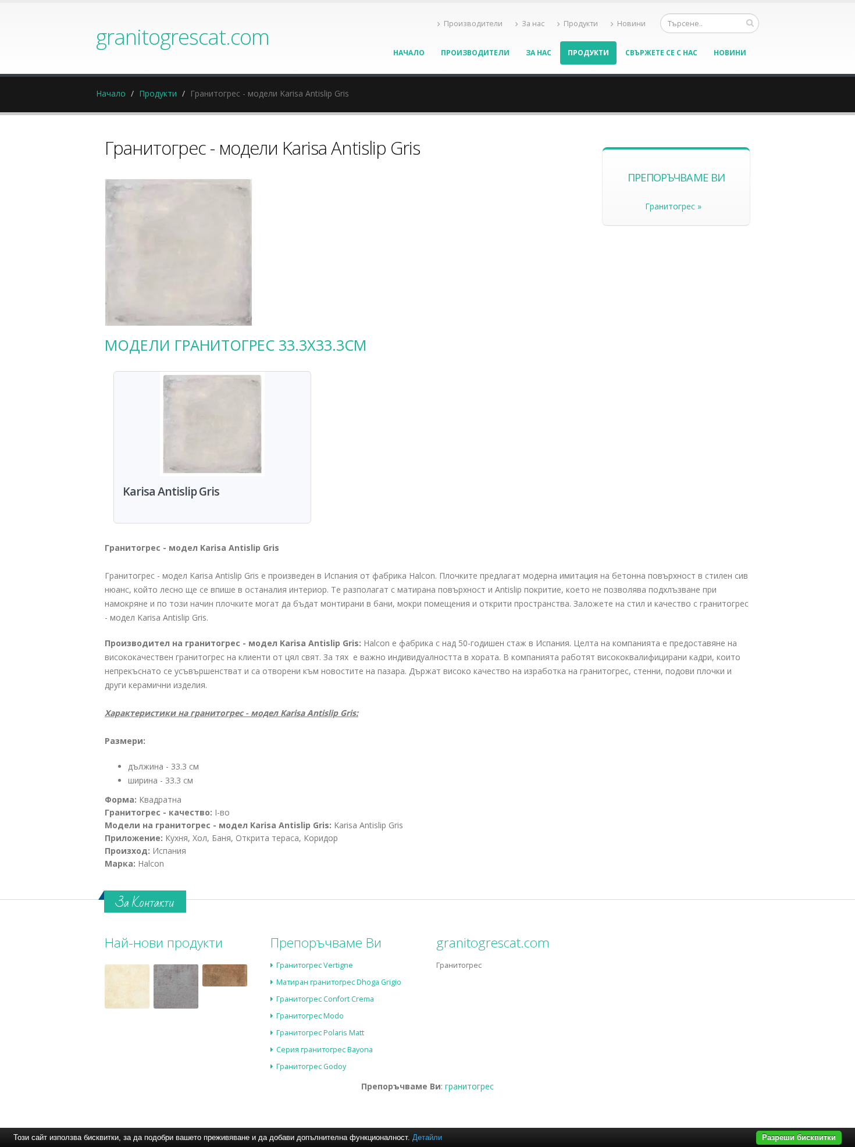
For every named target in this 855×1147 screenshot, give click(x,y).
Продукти (581, 24)
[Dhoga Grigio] (176, 986)
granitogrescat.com (182, 36)
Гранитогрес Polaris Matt (320, 1033)
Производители (473, 24)
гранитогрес (469, 1086)
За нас (533, 24)
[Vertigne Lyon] (224, 975)
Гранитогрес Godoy (311, 1066)
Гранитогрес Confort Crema (325, 999)
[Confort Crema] (127, 986)
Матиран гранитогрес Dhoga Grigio (338, 982)
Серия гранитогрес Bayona (324, 1050)
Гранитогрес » (673, 206)
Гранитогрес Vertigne (314, 965)
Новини (631, 24)
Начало (409, 53)
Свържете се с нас (661, 53)
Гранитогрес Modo (310, 1016)
